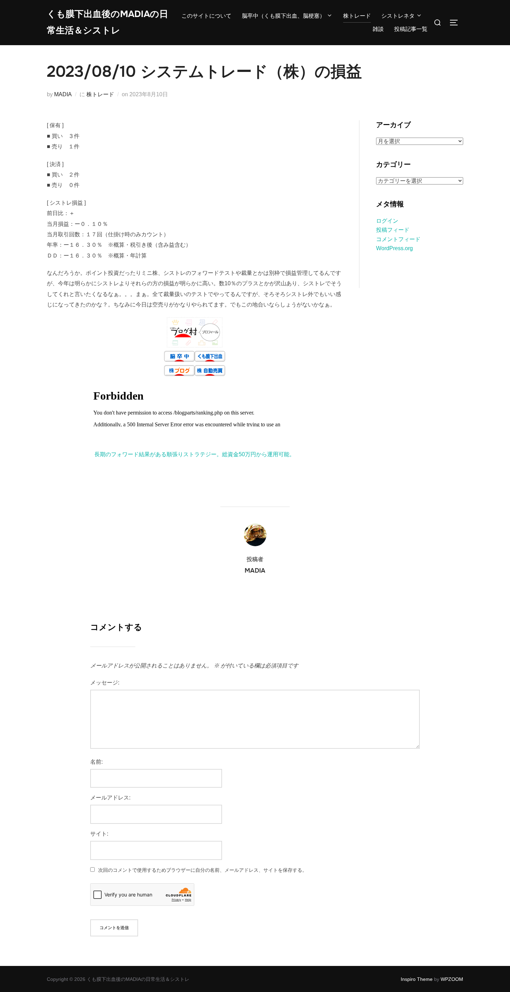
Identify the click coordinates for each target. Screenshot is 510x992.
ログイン (387, 221)
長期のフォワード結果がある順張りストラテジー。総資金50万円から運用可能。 (194, 454)
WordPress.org (394, 248)
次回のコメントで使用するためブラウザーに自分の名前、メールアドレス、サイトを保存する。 (202, 870)
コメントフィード (398, 239)
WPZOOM (452, 979)
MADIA (63, 94)
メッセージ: (104, 683)
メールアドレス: (110, 798)
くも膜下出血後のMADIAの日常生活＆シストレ (107, 22)
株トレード (357, 15)
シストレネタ (398, 15)
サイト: (99, 834)
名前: (96, 762)
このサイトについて (206, 15)
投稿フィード (392, 230)
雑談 (378, 29)
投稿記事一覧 (410, 29)
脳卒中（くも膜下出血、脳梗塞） (283, 15)
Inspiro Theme (417, 979)
